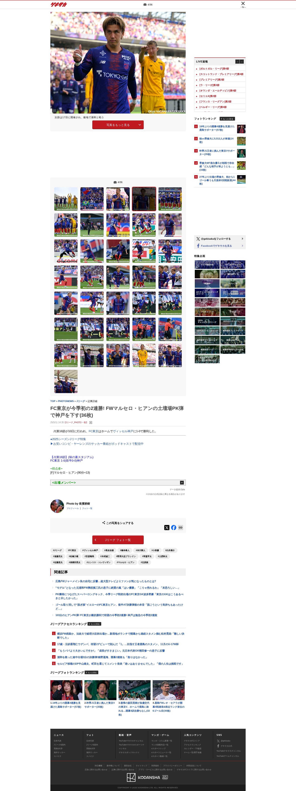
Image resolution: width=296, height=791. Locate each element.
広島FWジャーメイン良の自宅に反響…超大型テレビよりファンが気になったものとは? (106, 581)
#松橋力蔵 (73, 556)
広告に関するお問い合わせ (96, 770)
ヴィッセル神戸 (123, 431)
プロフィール (72, 508)
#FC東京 (72, 550)
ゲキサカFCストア (192, 741)
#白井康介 (170, 550)
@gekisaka (225, 741)
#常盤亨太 (147, 556)
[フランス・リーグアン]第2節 (215, 96)
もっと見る (95, 624)
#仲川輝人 (140, 550)
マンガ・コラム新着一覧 (161, 741)
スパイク (57, 756)
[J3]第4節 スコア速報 (211, 107)
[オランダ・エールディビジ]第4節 (218, 85)
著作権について (113, 766)
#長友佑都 (109, 550)
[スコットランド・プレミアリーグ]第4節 (221, 68)
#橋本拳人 (125, 550)
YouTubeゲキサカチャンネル (131, 741)
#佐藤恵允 (58, 562)
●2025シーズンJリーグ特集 (68, 439)
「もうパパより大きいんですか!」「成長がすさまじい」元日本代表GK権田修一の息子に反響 (111, 650)
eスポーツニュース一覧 (161, 752)
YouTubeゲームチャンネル (228, 756)
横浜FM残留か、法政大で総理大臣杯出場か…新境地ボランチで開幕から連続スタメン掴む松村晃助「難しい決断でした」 (120, 635)
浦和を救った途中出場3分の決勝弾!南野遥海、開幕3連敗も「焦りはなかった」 (102, 657)
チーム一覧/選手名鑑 (192, 752)
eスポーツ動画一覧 (159, 756)
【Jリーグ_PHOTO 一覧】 (76, 422)
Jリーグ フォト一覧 (118, 540)
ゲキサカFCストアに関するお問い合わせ (194, 770)
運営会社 (128, 766)
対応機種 (98, 766)
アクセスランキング (192, 745)
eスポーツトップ (158, 748)
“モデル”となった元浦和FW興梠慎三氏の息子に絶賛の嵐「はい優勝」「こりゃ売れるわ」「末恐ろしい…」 (118, 587)
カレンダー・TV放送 (192, 748)
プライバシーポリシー (172, 766)
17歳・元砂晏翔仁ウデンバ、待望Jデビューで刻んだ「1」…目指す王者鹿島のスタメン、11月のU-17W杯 (118, 644)
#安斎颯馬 (89, 556)
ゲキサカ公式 (226, 746)
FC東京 (93, 431)
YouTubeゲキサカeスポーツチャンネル (131, 746)
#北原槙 (144, 562)
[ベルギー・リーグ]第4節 (213, 101)
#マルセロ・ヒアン (125, 562)
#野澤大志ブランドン (126, 556)
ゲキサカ (58, 5)
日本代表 (57, 741)
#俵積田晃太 (74, 562)
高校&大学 (58, 748)
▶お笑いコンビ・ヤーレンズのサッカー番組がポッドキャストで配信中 (97, 443)
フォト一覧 (87, 508)
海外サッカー (59, 752)
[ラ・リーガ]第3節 (209, 79)
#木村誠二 (105, 556)
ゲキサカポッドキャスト (129, 752)
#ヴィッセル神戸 (90, 550)
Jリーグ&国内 (59, 745)
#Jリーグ (57, 550)
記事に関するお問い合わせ (123, 770)
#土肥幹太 (162, 556)
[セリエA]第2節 (208, 90)
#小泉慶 (155, 550)
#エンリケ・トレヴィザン (98, 562)
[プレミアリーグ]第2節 (212, 74)
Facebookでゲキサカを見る (216, 245)
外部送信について (193, 766)
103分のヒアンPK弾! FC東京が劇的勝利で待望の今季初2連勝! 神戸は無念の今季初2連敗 (106, 615)
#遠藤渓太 (58, 556)
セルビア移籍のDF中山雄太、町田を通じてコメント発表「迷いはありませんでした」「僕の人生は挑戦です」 (120, 663)
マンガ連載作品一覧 (159, 745)
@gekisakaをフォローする (215, 238)
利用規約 (155, 766)
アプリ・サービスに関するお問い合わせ (155, 770)
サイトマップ (141, 766)
